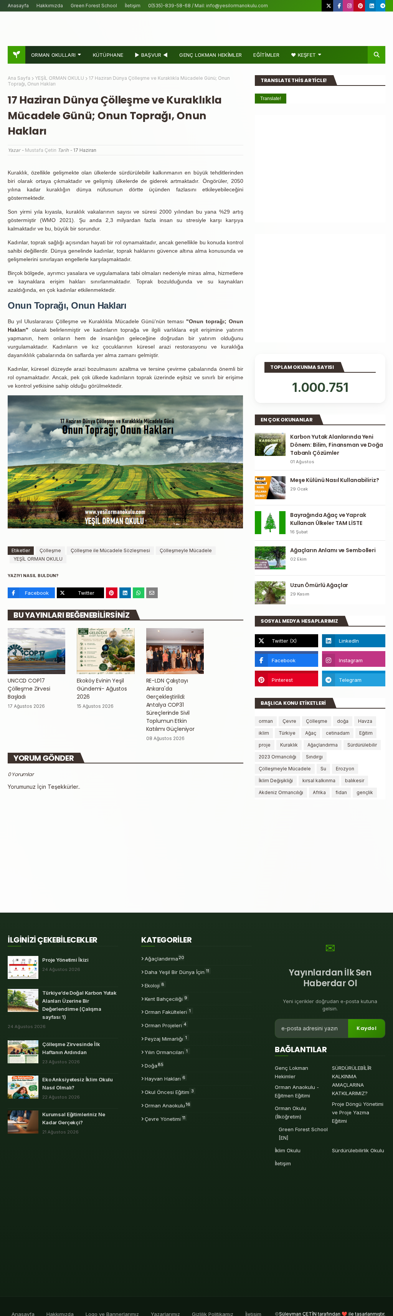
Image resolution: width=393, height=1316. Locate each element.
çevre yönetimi (165, 1118)
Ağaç (310, 733)
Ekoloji (154, 985)
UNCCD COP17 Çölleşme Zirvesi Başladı (29, 689)
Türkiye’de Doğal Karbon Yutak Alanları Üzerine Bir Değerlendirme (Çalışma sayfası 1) (79, 1005)
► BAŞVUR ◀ (151, 55)
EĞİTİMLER (266, 55)
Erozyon (345, 769)
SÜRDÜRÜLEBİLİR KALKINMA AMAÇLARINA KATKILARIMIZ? (352, 1080)
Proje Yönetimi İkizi (65, 960)
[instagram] (349, 6)
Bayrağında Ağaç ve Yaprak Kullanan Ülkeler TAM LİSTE (328, 519)
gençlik (365, 792)
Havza (365, 721)
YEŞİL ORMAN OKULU (59, 78)
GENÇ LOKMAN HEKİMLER (210, 55)
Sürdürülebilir (362, 745)
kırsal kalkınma (318, 780)
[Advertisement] (320, 168)
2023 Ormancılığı (277, 757)
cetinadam (338, 733)
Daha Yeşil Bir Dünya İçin (177, 971)
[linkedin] (372, 6)
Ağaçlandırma (322, 745)
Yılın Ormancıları (166, 1051)
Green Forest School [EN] (303, 1133)
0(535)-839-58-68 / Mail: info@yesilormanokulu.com (208, 5)
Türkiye (287, 733)
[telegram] (381, 6)
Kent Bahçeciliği (166, 998)
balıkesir (354, 780)
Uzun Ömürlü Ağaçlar (319, 585)
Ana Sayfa (19, 78)
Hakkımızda (49, 5)
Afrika (319, 792)
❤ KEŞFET (303, 55)
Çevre (289, 721)
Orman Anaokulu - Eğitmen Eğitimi (297, 1091)
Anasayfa (18, 5)
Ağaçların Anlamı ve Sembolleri (333, 550)
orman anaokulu (167, 1105)
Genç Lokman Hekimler (291, 1072)
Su (323, 769)
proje (265, 745)
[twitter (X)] (328, 6)
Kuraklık (289, 745)
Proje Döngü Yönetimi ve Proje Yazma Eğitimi (357, 1112)
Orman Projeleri (166, 1025)
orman (266, 721)
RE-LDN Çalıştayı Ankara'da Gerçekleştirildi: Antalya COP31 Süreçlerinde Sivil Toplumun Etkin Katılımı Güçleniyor (170, 705)
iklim (264, 733)
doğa (342, 721)
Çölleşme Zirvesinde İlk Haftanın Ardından (71, 1048)
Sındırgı (314, 757)
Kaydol (366, 1028)
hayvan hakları (165, 1078)
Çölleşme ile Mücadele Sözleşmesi (110, 550)
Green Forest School (94, 5)
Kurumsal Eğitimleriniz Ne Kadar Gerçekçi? (73, 1118)
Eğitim (366, 733)
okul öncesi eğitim (169, 1091)
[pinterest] (360, 6)
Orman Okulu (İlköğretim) (290, 1112)
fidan (341, 792)
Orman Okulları (53, 55)
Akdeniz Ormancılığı (281, 792)
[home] (16, 55)
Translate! (270, 98)
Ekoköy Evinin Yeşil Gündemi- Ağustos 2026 (102, 689)
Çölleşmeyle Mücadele (186, 550)
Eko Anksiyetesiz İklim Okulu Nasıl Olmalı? (77, 1083)
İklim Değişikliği (276, 780)
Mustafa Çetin (40, 150)
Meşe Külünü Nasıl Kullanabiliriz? (334, 480)
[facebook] (339, 6)
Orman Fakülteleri (168, 1011)
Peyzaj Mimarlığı (166, 1038)
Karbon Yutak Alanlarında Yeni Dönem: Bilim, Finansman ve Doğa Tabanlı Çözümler (336, 445)
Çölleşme (50, 550)
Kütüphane (108, 55)
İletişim (132, 5)
